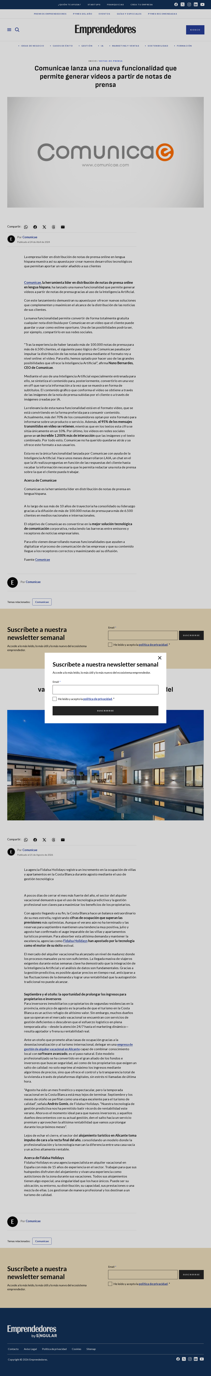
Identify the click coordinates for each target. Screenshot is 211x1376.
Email (57, 681)
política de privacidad (97, 699)
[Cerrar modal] (159, 658)
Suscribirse (105, 710)
